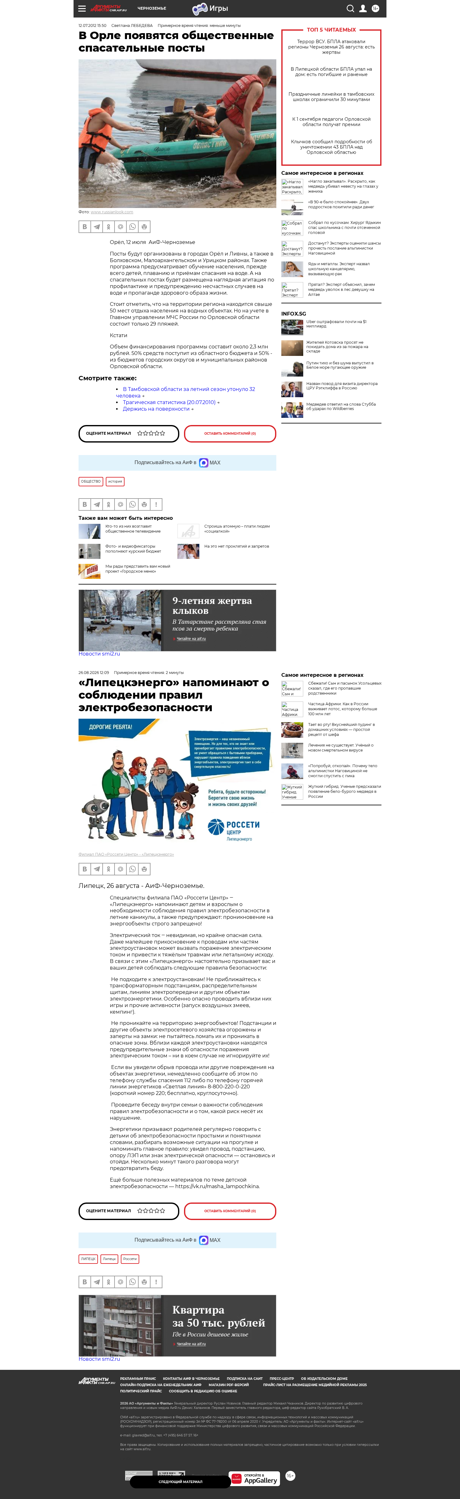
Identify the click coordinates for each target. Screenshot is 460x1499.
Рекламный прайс (138, 1379)
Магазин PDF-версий (229, 1385)
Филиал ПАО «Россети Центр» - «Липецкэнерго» (126, 854)
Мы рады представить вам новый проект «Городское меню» (137, 569)
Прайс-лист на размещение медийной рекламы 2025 (315, 1385)
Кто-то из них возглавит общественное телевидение (133, 529)
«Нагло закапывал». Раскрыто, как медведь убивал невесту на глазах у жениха (343, 186)
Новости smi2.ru (99, 654)
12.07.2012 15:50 (92, 25)
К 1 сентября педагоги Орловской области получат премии (331, 122)
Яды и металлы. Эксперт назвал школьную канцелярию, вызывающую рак (339, 268)
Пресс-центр (282, 1379)
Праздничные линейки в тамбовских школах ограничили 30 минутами (331, 97)
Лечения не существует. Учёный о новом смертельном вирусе (341, 747)
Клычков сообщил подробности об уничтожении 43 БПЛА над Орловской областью (331, 147)
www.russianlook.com (112, 212)
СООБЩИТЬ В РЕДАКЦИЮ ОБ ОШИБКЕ (203, 1391)
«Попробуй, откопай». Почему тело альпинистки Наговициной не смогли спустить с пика (342, 770)
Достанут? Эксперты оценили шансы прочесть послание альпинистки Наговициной (344, 248)
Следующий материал (180, 1482)
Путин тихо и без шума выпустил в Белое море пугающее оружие (340, 365)
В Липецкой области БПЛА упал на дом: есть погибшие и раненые (331, 72)
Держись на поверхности (156, 409)
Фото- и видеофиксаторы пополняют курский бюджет (133, 549)
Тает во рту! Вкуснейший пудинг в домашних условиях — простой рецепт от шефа (341, 729)
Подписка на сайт (245, 1379)
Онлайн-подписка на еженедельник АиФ (161, 1385)
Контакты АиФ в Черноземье (191, 1379)
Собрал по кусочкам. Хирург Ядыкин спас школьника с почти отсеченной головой (344, 227)
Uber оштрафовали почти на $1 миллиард (336, 324)
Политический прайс (141, 1391)
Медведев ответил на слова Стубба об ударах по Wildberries (341, 406)
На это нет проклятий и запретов (236, 546)
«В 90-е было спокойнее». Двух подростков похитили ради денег (341, 204)
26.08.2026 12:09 (94, 672)
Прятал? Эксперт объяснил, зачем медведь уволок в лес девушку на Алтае (341, 289)
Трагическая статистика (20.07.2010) (169, 402)
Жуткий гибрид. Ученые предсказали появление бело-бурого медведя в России (344, 791)
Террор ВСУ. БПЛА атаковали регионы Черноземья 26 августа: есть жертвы (331, 47)
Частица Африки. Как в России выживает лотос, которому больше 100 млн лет (342, 708)
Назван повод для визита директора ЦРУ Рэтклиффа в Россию (342, 386)
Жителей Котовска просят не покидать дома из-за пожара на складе (337, 346)
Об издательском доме (324, 1379)
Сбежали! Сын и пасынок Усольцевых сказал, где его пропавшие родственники (344, 688)
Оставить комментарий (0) (230, 434)
